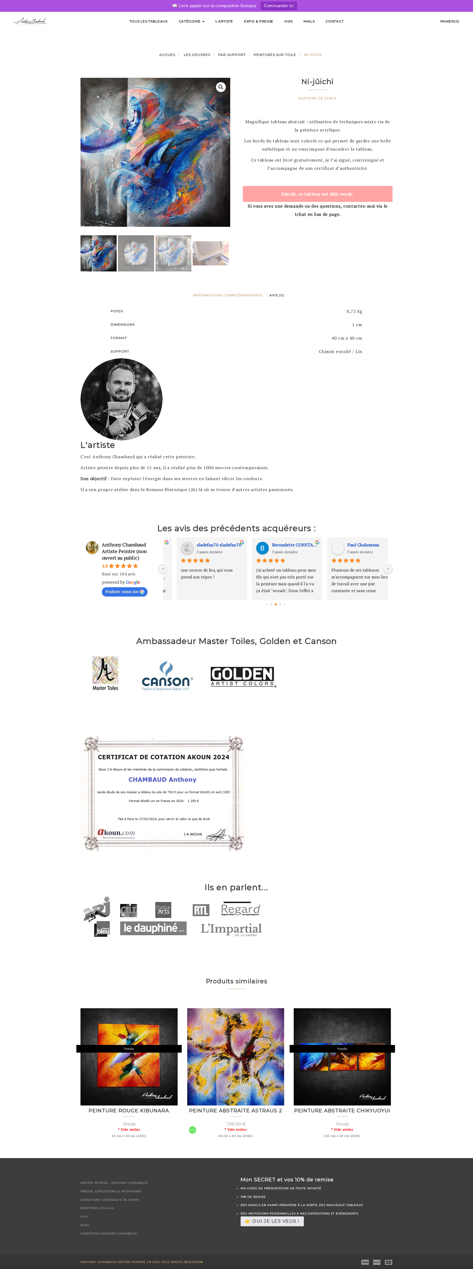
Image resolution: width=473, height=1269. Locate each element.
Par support (232, 55)
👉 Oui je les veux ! (272, 1221)
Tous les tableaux (148, 21)
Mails (309, 21)
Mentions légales (97, 1208)
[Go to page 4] (284, 604)
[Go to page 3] (280, 605)
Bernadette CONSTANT (283, 545)
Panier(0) (449, 21)
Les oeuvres (197, 55)
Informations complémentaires (227, 295)
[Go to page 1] (271, 605)
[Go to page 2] (276, 604)
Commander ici (279, 5)
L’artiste (224, 21)
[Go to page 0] (266, 604)
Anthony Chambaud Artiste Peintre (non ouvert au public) (124, 551)
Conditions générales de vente (109, 1200)
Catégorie (190, 21)
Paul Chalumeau (352, 545)
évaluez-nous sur (122, 591)
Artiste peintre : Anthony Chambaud (114, 1183)
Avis (288, 21)
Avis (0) (276, 295)
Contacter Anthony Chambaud (108, 1233)
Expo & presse (258, 21)
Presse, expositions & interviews (110, 1191)
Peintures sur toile (275, 55)
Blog (85, 1225)
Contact (334, 21)
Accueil (167, 55)
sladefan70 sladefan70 (207, 545)
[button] (221, 87)
